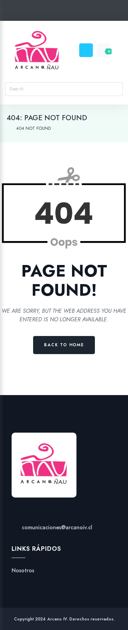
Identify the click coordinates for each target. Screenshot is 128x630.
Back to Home (64, 345)
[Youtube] (77, 12)
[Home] (8, 128)
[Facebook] (51, 12)
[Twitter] (38, 12)
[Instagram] (64, 12)
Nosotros (23, 570)
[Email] (90, 12)
